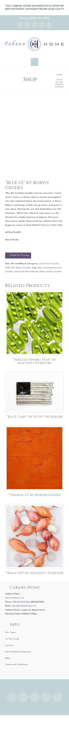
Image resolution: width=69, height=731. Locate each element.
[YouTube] (42, 25)
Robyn (43, 272)
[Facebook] (27, 25)
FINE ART (10, 268)
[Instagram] (20, 25)
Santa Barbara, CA (14, 598)
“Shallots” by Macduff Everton (34, 573)
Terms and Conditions (16, 664)
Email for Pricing (19, 255)
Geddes (9, 272)
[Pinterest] (49, 25)
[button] (34, 61)
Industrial (19, 272)
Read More (34, 348)
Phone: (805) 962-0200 (34, 18)
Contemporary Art (52, 268)
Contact (9, 645)
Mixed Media (31, 272)
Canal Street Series (49, 264)
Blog (7, 658)
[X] (35, 25)
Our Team (10, 632)
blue (40, 268)
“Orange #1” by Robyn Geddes (34, 495)
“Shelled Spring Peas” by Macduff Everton (34, 362)
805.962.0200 (19, 602)
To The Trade (12, 639)
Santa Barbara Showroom (18, 652)
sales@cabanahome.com (24, 606)
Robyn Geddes (23, 268)
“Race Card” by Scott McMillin (34, 417)
